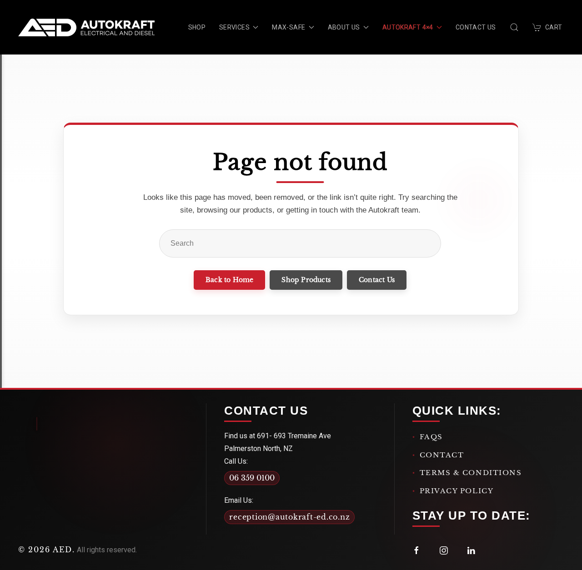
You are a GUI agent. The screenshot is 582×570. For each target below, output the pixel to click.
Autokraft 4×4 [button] (407, 27)
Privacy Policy (457, 490)
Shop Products (306, 280)
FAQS (431, 436)
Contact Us (476, 27)
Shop (197, 27)
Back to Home (229, 280)
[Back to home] (86, 27)
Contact (442, 455)
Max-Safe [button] (288, 27)
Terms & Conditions (471, 472)
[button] (514, 27)
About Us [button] (344, 27)
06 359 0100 (252, 477)
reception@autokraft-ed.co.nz (289, 516)
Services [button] (234, 27)
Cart (553, 27)
